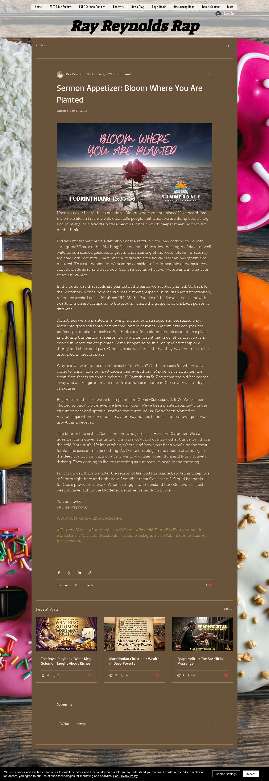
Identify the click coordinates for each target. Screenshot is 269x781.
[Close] (263, 774)
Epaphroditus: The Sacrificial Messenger (200, 660)
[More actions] (209, 74)
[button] (228, 46)
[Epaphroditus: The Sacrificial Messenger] (202, 634)
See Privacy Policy (125, 776)
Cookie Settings (226, 774)
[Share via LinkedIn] (79, 573)
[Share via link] (90, 573)
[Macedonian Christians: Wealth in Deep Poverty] (134, 634)
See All (228, 609)
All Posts (41, 45)
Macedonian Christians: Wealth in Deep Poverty (134, 660)
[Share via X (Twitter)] (69, 573)
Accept (250, 774)
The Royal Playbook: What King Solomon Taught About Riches (66, 660)
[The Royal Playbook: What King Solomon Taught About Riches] (66, 634)
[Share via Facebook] (59, 573)
